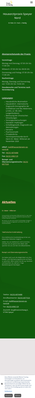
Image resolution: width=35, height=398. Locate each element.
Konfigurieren (8, 391)
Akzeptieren (8, 395)
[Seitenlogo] (9, 3)
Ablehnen (17, 395)
